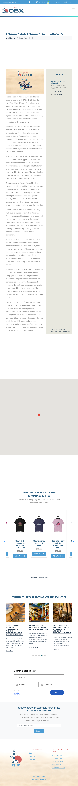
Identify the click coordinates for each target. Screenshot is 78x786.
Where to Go (57, 755)
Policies (32, 759)
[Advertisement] (39, 54)
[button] (74, 541)
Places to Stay (57, 761)
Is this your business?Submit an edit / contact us (60, 330)
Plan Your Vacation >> (9, 2)
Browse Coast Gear (39, 577)
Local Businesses (58, 768)
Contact (32, 756)
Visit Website (57, 94)
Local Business (11, 38)
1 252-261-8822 (58, 91)
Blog (30, 753)
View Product (20, 556)
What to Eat (56, 765)
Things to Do (57, 758)
